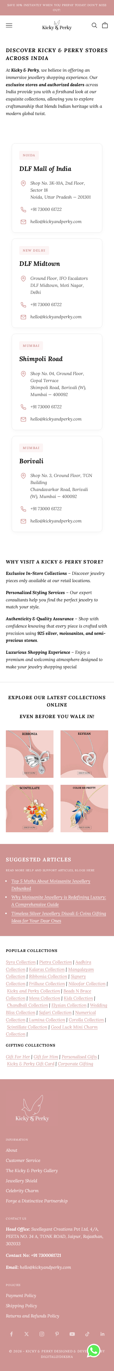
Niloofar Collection (87, 983)
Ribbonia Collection (48, 976)
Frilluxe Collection (47, 983)
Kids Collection (78, 998)
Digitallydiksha (57, 1357)
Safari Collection (55, 1012)
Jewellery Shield (21, 1180)
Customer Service (23, 1160)
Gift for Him (46, 1056)
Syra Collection (21, 962)
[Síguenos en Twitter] (27, 1334)
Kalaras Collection (47, 969)
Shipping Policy (21, 1305)
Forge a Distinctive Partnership (37, 1201)
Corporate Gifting (75, 1063)
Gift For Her (18, 1056)
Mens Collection (44, 998)
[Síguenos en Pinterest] (57, 1334)
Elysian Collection (69, 1005)
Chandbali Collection (27, 1005)
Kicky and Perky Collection (33, 991)
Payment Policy (21, 1295)
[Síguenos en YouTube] (72, 1334)
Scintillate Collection (27, 1027)
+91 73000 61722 (46, 209)
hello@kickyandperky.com (56, 221)
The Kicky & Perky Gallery (32, 1170)
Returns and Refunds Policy (32, 1316)
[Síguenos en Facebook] (11, 1334)
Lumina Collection (46, 1019)
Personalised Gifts (79, 1056)
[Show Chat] (95, 1350)
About (11, 1150)
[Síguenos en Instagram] (42, 1334)
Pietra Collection (55, 962)
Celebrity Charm (22, 1190)
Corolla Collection (86, 1019)
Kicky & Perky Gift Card (30, 1063)
